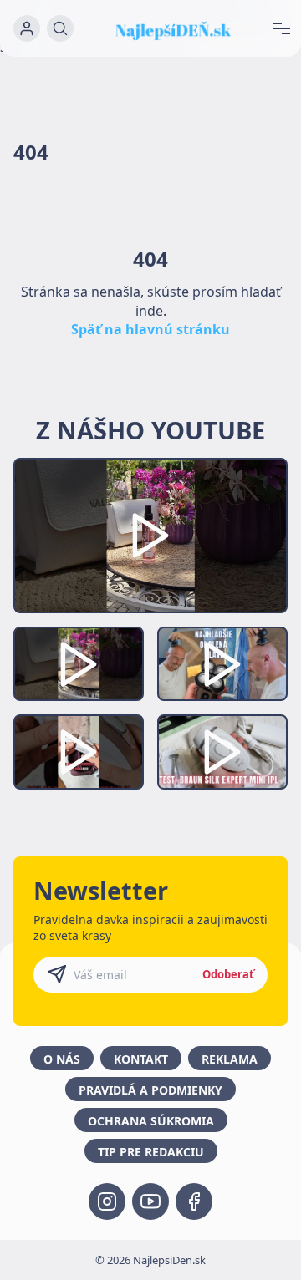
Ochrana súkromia (151, 1121)
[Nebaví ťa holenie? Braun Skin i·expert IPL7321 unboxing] (78, 752)
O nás (61, 1059)
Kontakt (141, 1059)
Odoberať (228, 974)
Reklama (230, 1059)
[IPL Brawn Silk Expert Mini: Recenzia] (222, 752)
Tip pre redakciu (151, 1152)
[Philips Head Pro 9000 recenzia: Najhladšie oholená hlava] (222, 664)
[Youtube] (150, 1201)
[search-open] (60, 28)
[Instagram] (107, 1201)
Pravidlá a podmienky (150, 1090)
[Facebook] (194, 1201)
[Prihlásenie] (26, 28)
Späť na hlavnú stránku (150, 329)
